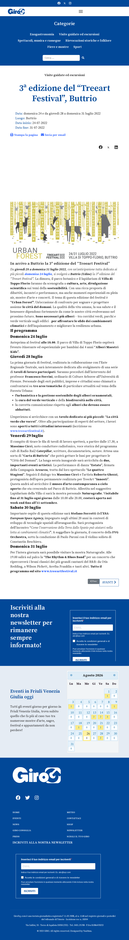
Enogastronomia (42, 34)
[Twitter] (65, 3)
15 (108, 715)
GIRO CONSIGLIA (22, 830)
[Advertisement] (64, 177)
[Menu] (81, 11)
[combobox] (61, 58)
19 (88, 725)
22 (108, 725)
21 (101, 725)
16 (115, 715)
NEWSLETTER (74, 830)
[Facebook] (59, 3)
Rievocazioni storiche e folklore (88, 41)
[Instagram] (70, 3)
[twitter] (26, 794)
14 (101, 715)
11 (80, 715)
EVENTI (17, 818)
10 (72, 715)
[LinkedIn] (116, 147)
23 (115, 725)
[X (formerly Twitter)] (108, 147)
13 (94, 715)
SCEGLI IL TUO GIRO (78, 836)
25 (80, 736)
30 (115, 736)
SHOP (70, 824)
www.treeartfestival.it (26, 431)
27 (94, 736)
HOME (16, 812)
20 (94, 725)
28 (101, 736)
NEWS (16, 824)
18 (80, 725)
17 (72, 725)
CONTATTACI (74, 818)
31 (72, 746)
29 (108, 736)
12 (88, 715)
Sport (77, 47)
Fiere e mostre (58, 47)
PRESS (16, 836)
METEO (71, 812)
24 (72, 736)
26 (88, 736)
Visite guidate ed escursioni (79, 34)
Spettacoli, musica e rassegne (39, 41)
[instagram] (36, 794)
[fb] (17, 794)
